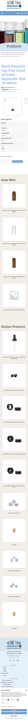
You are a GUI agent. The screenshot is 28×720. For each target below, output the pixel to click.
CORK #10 (14, 628)
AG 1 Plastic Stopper (14, 596)
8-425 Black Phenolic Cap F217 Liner (14, 390)
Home (2, 53)
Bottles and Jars (7, 680)
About (4, 669)
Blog (4, 671)
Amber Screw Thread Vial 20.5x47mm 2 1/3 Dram (14, 211)
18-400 (4, 135)
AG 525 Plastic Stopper (14, 571)
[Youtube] (17, 660)
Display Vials (7, 684)
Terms (4, 675)
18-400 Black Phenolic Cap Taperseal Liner (14, 454)
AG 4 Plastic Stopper (14, 513)
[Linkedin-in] (14, 660)
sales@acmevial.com (14, 655)
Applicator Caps (14, 89)
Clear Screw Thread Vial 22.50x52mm (14, 310)
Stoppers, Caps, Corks (11, 53)
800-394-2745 (14, 657)
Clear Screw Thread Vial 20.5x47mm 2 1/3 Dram (14, 244)
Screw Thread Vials (7, 686)
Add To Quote (17, 162)
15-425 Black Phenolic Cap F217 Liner (14, 422)
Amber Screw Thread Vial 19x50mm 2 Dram (14, 277)
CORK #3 (14, 545)
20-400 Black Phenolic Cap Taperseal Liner (14, 486)
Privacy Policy (4, 673)
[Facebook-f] (10, 660)
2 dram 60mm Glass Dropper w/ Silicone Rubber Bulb (14, 357)
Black (3, 150)
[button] (5, 100)
